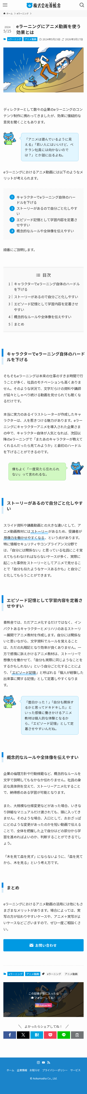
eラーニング (14, 39)
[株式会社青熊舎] (44, 5)
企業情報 (22, 1070)
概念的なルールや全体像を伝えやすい (42, 316)
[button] (9, 1035)
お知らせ (35, 1070)
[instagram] (38, 1062)
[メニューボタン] (5, 5)
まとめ (19, 324)
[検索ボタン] (82, 5)
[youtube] (43, 1062)
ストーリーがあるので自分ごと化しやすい (46, 296)
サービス (75, 1070)
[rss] (48, 1062)
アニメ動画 (30, 39)
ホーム (10, 1070)
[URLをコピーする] (77, 1035)
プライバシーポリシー (55, 1070)
